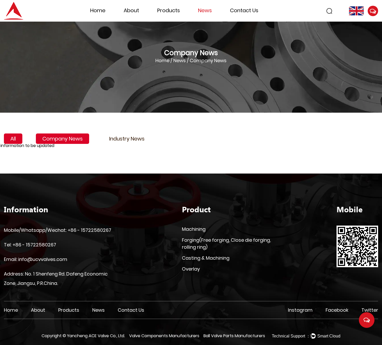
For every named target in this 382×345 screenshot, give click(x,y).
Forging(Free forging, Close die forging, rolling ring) (176, 20)
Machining (194, 229)
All (13, 138)
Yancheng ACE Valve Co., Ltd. (96, 336)
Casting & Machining (205, 258)
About (131, 10)
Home (98, 10)
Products (168, 10)
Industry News (126, 138)
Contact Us (244, 10)
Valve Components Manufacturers (164, 336)
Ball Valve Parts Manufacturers (234, 336)
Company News (62, 138)
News (205, 10)
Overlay (191, 269)
